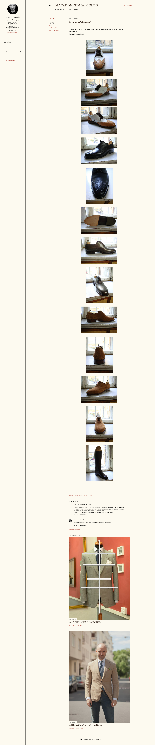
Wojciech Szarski (79, 520)
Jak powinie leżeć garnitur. (85, 622)
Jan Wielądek (53, 28)
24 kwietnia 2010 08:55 (80, 525)
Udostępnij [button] (52, 18)
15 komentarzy (79, 625)
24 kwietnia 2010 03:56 (80, 515)
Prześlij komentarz (75, 529)
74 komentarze (79, 728)
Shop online (60, 10)
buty (50, 25)
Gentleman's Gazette (80, 505)
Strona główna (72, 10)
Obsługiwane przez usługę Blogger (92, 739)
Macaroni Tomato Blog (76, 5)
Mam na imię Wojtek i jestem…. (85, 724)
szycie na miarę (53, 30)
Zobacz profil (12, 33)
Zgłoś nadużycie (9, 61)
